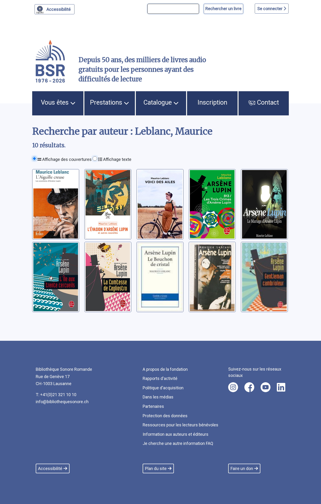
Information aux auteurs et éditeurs (175, 434)
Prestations (107, 102)
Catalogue (158, 102)
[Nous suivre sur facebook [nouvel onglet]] (249, 387)
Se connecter (270, 8)
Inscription (212, 102)
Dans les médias (158, 396)
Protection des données (165, 415)
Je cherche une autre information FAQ (178, 443)
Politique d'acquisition (163, 387)
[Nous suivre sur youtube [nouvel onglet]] (265, 387)
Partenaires (153, 406)
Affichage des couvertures (66, 159)
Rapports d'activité (160, 378)
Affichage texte (116, 159)
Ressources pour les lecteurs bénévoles (180, 424)
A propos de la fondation (165, 369)
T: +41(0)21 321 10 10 (56, 394)
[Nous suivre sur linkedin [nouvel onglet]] (281, 387)
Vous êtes (55, 102)
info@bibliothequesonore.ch (62, 401)
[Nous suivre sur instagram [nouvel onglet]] (233, 387)
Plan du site (156, 468)
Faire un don (242, 468)
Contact (267, 102)
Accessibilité (59, 9)
